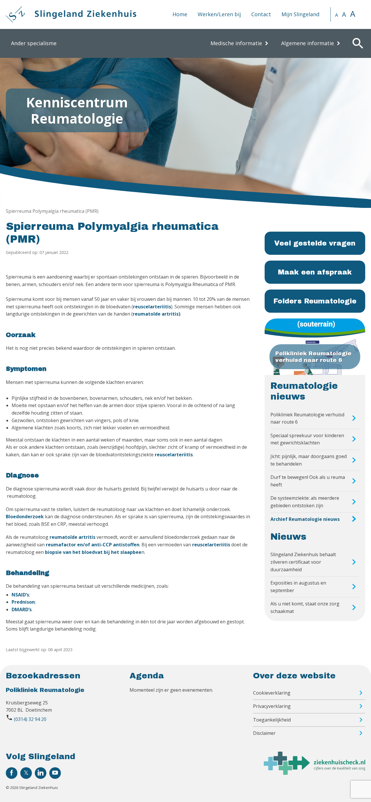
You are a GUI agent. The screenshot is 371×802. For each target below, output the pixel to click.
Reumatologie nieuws (304, 391)
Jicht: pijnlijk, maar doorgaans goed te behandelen (308, 460)
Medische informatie (236, 43)
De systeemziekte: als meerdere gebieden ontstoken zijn (304, 502)
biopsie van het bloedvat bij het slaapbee (93, 552)
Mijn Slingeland (300, 14)
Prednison (23, 602)
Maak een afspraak (315, 272)
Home (179, 14)
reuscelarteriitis (152, 306)
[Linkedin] (40, 773)
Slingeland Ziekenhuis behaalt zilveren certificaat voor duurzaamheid (303, 561)
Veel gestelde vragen (314, 243)
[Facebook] (11, 773)
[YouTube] (55, 773)
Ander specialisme (34, 43)
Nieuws (288, 537)
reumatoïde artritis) (156, 314)
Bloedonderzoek (25, 516)
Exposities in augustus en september (298, 587)
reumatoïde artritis (72, 537)
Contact (261, 14)
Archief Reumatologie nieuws (305, 519)
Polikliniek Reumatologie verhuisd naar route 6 (307, 418)
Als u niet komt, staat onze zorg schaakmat (304, 607)
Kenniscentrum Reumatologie (77, 110)
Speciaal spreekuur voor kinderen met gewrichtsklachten (307, 439)
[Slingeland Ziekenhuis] (71, 14)
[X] (26, 773)
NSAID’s (20, 595)
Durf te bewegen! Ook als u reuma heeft (307, 481)
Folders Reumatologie (315, 301)
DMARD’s (22, 609)
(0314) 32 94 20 (30, 719)
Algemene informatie (307, 43)
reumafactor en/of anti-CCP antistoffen (92, 544)
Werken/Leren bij (219, 14)
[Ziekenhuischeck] (314, 773)
